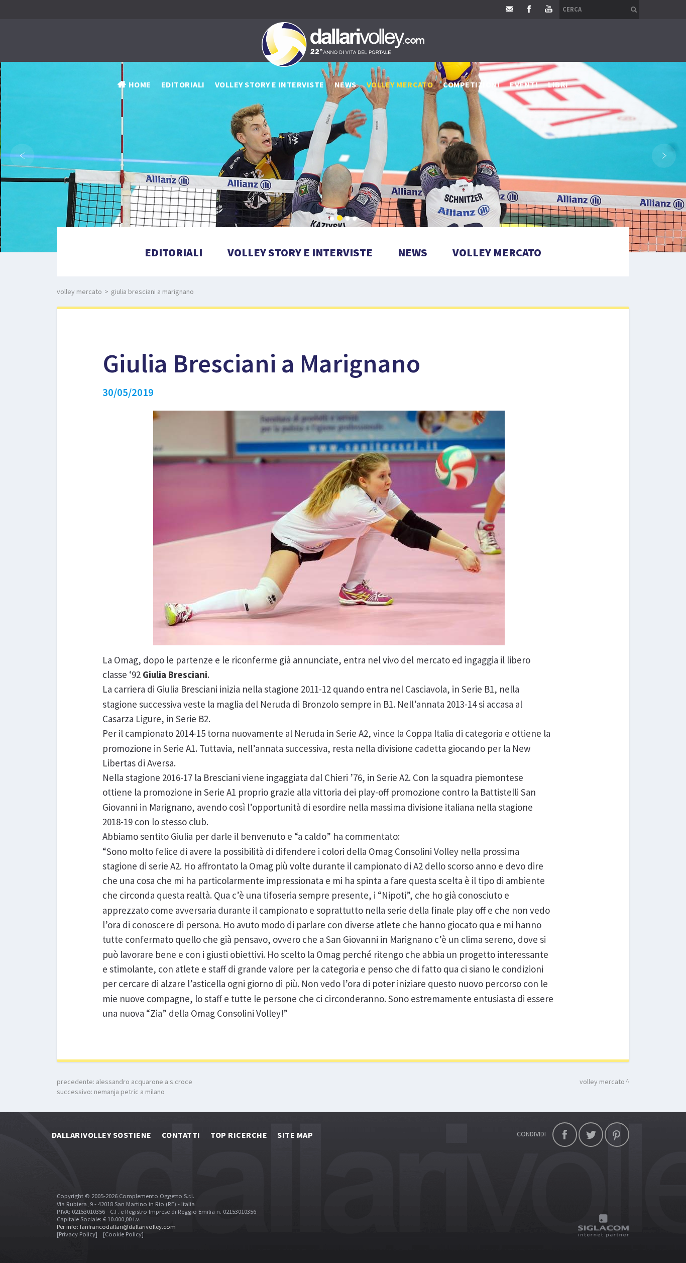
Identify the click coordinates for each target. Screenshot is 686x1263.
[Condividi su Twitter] (591, 1134)
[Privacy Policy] (77, 1234)
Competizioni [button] (471, 84)
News (412, 252)
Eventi (524, 84)
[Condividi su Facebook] (564, 1134)
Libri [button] (558, 84)
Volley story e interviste (269, 84)
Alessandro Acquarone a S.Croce (144, 1081)
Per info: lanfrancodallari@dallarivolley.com (116, 1226)
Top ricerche (239, 1135)
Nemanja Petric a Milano (129, 1091)
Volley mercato (400, 84)
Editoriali (183, 84)
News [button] (345, 84)
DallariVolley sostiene (102, 1135)
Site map (295, 1135)
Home (140, 84)
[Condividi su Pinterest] (617, 1134)
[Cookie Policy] (123, 1234)
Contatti (181, 1135)
